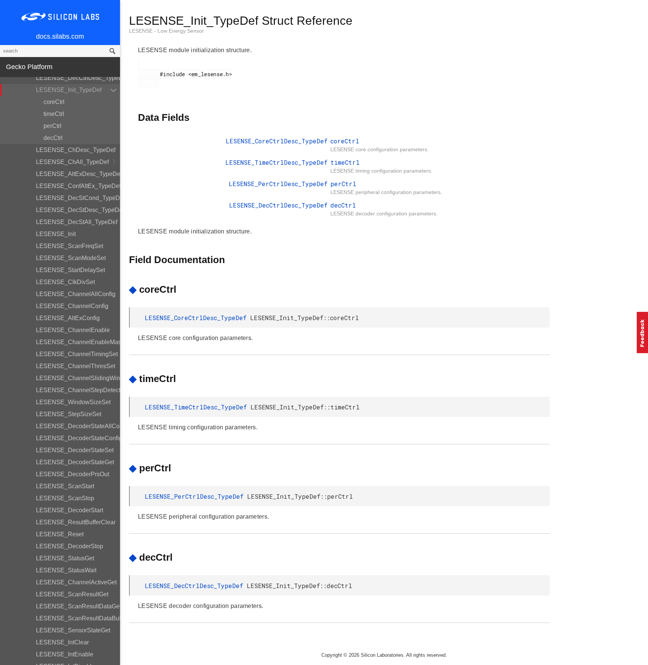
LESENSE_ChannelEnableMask (78, 342)
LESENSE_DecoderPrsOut (72, 474)
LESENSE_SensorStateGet (73, 630)
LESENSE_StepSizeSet (68, 414)
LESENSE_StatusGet (65, 558)
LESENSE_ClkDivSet (65, 282)
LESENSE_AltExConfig (68, 318)
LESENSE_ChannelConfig (72, 306)
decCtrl (53, 138)
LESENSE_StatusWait (66, 570)
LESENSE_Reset (60, 534)
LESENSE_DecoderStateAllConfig (78, 426)
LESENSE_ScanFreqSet (69, 246)
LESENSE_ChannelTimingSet (77, 354)
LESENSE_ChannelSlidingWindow (78, 378)
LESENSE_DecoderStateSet (75, 450)
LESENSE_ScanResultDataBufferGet (78, 618)
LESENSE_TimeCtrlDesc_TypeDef (276, 162)
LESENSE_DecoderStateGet (75, 462)
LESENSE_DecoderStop (69, 546)
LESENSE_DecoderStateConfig (78, 438)
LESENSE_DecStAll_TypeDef (76, 222)
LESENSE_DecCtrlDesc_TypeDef (78, 78)
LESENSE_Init (56, 234)
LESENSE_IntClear (62, 642)
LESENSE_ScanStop (65, 498)
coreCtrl (54, 102)
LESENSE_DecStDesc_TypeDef (78, 210)
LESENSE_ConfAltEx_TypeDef (78, 186)
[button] (642, 332)
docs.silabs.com (60, 36)
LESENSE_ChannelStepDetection (78, 390)
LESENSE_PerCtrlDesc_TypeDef (278, 184)
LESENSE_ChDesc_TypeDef (76, 150)
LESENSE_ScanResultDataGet (78, 606)
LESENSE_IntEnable (64, 654)
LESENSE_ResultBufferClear (76, 522)
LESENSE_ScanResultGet (72, 594)
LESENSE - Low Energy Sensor (166, 31)
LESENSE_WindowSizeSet (73, 402)
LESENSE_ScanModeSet (71, 258)
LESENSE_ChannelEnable (73, 330)
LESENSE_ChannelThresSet (75, 366)
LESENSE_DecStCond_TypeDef (78, 198)
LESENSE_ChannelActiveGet (76, 582)
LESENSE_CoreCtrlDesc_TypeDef (276, 141)
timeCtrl (54, 114)
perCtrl (53, 126)
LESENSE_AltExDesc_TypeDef (78, 174)
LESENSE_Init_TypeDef (69, 90)
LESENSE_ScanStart (65, 486)
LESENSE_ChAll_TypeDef (72, 162)
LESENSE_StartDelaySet (70, 270)
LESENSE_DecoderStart (69, 510)
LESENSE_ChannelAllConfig (76, 294)
